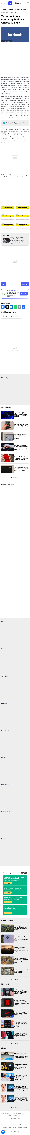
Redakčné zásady (7, 1127)
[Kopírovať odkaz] (23, 307)
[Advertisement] (15, 60)
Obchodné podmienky (7, 1124)
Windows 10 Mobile (20, 9)
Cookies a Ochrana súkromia (21, 1124)
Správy (4, 9)
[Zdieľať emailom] (19, 307)
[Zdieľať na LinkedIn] (11, 307)
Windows (10, 9)
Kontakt (25, 1127)
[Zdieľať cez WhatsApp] (15, 307)
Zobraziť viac (15, 478)
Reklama (15, 1127)
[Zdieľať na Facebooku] (3, 307)
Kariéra (20, 1127)
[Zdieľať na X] (7, 307)
